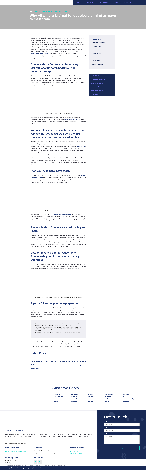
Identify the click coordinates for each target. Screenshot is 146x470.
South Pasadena (59, 396)
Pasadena (57, 394)
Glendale (56, 399)
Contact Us (127, 2)
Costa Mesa (125, 401)
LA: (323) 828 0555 (75, 451)
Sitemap (62, 468)
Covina (107, 401)
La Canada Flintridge (128, 399)
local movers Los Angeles (72, 119)
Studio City (74, 396)
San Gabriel (74, 399)
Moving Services (103, 2)
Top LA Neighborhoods (98, 57)
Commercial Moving (97, 87)
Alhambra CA (81, 146)
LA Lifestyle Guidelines (98, 42)
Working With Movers (97, 64)
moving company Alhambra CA (62, 214)
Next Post (83, 366)
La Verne (90, 401)
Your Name (106, 421)
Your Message (107, 433)
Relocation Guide (96, 46)
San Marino (91, 399)
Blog (116, 2)
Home (77, 2)
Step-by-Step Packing (98, 49)
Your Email (106, 427)
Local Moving (95, 75)
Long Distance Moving (98, 79)
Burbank (107, 399)
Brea (123, 396)
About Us (88, 2)
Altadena (91, 396)
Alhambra (108, 396)
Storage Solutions (97, 53)
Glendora (56, 401)
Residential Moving (97, 83)
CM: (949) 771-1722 (76, 453)
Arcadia (90, 394)
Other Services (95, 94)
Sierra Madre (109, 394)
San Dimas (125, 394)
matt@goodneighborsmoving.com (16, 451)
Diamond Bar (74, 394)
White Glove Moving (97, 90)
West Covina (74, 401)
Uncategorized (96, 60)
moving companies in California (40, 53)
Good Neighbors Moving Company (17, 465)
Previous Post (35, 368)
